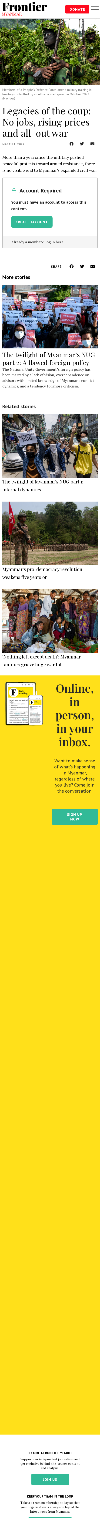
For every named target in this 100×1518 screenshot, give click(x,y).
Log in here (53, 242)
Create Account (32, 222)
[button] (71, 144)
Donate (77, 9)
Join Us (50, 1479)
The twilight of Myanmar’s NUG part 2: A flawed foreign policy (48, 358)
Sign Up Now (74, 816)
